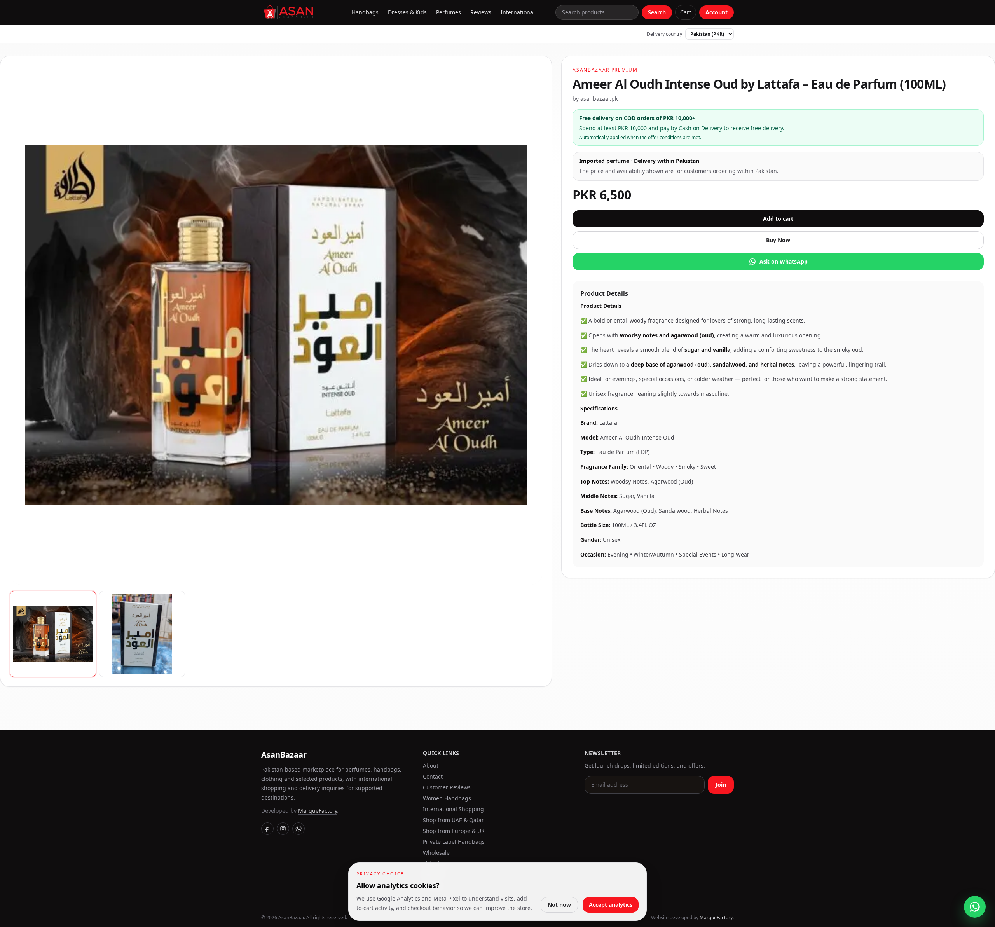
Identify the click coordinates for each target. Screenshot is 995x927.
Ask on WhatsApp (783, 261)
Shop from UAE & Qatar (453, 820)
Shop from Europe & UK (454, 830)
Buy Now (778, 240)
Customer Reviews (447, 787)
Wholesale (436, 852)
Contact (433, 776)
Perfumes (448, 12)
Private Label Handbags (454, 841)
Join (721, 784)
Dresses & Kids (407, 12)
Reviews (480, 12)
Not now (559, 904)
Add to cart (778, 218)
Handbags (365, 12)
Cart (685, 12)
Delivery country (664, 34)
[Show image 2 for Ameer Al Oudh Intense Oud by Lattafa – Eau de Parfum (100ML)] (142, 634)
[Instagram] (283, 828)
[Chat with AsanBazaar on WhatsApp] (975, 907)
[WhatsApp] (298, 828)
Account (716, 12)
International (518, 12)
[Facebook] (267, 828)
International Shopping (453, 809)
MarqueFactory (317, 810)
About (430, 765)
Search (657, 12)
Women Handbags (447, 798)
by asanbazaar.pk (595, 98)
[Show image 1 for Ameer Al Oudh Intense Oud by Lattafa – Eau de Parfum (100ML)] (53, 634)
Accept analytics (610, 904)
